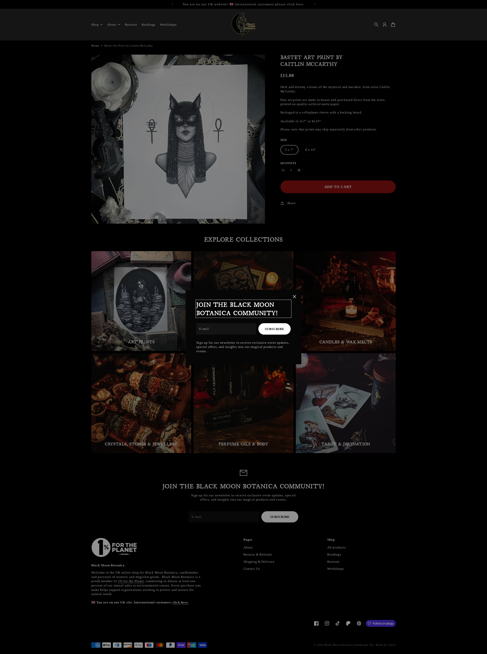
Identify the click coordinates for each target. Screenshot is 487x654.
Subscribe (274, 329)
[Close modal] (294, 296)
